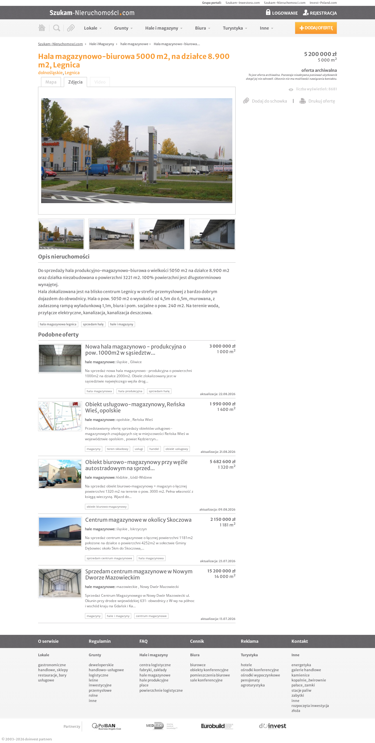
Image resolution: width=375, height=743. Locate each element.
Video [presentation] (99, 82)
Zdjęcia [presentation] (75, 82)
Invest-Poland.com (323, 3)
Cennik (197, 641)
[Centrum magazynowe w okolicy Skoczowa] (60, 532)
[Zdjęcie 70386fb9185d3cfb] (162, 234)
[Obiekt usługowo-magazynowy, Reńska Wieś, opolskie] (60, 416)
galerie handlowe (306, 670)
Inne (295, 655)
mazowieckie (126, 586)
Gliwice (136, 361)
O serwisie (48, 641)
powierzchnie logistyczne (161, 690)
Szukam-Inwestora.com (243, 3)
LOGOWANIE (284, 13)
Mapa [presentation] (51, 82)
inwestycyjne (100, 685)
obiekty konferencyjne (209, 670)
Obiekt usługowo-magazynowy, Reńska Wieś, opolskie (135, 407)
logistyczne (98, 675)
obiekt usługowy (177, 449)
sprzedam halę (93, 324)
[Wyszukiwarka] (57, 28)
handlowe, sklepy (53, 670)
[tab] (51, 82)
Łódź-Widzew (141, 477)
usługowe (46, 680)
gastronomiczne (52, 665)
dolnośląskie (50, 72)
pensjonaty (250, 680)
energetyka (301, 665)
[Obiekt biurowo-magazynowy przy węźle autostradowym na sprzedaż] (60, 474)
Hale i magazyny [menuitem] (161, 28)
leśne (93, 680)
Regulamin (100, 641)
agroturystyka (253, 685)
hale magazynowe (100, 361)
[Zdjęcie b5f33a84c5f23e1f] (61, 234)
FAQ (143, 641)
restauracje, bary (52, 675)
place (144, 685)
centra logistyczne (155, 665)
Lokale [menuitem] (90, 28)
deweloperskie (101, 665)
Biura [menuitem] (200, 28)
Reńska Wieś (142, 419)
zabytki (298, 695)
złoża (296, 710)
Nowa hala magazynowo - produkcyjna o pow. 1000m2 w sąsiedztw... (135, 349)
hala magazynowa (99, 391)
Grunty (95, 655)
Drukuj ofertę (321, 101)
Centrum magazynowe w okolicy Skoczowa (138, 519)
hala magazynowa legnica (58, 324)
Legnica (72, 72)
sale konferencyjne (206, 680)
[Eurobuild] (217, 726)
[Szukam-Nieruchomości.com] (193, 12)
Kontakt (300, 641)
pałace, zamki (303, 685)
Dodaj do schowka (269, 101)
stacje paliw (301, 690)
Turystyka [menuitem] (233, 28)
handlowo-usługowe (106, 670)
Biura (195, 655)
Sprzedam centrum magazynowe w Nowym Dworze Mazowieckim (138, 574)
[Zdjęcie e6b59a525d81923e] (212, 234)
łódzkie (122, 477)
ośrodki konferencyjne (260, 670)
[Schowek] (71, 28)
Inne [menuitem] (264, 28)
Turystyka (249, 655)
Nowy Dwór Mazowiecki (159, 586)
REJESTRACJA (323, 13)
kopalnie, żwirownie (309, 680)
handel (154, 449)
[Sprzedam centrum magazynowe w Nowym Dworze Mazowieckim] (60, 583)
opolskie (123, 419)
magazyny (93, 449)
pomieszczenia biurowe (210, 675)
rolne (93, 695)
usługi (139, 449)
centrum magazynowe (151, 616)
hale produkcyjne (153, 680)
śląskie (121, 361)
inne (93, 700)
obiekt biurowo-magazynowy (107, 506)
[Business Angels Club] (106, 726)
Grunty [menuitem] (121, 28)
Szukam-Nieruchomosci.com (285, 3)
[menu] (179, 28)
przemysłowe (100, 690)
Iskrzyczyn (138, 528)
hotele (246, 665)
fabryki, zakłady (153, 670)
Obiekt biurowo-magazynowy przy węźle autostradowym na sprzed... (136, 465)
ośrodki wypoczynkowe (260, 675)
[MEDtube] (162, 726)
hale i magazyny (121, 324)
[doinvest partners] (273, 726)
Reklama (249, 641)
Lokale (43, 655)
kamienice (301, 675)
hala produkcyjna (130, 391)
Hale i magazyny (153, 655)
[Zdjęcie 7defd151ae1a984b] (111, 234)
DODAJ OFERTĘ (318, 27)
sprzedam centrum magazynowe (109, 558)
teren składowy (117, 449)
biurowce (198, 665)
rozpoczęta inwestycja (310, 705)
